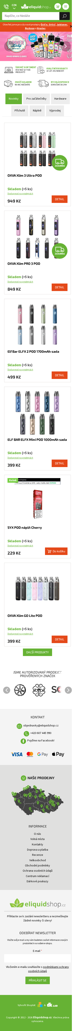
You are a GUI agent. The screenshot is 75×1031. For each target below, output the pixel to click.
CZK (14, 5)
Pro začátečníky (36, 99)
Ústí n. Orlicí (48, 24)
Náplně (37, 111)
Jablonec (62, 24)
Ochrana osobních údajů (37, 871)
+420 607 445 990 (40, 733)
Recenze (37, 855)
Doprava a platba (37, 850)
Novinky (14, 99)
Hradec (41, 28)
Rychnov (30, 28)
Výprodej (55, 111)
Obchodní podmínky (37, 866)
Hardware (60, 99)
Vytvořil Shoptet (26, 1005)
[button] (2, 46)
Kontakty (37, 844)
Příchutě (20, 111)
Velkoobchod (37, 860)
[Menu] (65, 6)
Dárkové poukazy (37, 881)
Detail (59, 199)
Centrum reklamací (37, 876)
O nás (37, 834)
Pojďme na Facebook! (40, 741)
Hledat (64, 16)
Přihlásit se (37, 980)
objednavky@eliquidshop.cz (41, 726)
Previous (6, 690)
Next (68, 690)
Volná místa (37, 839)
